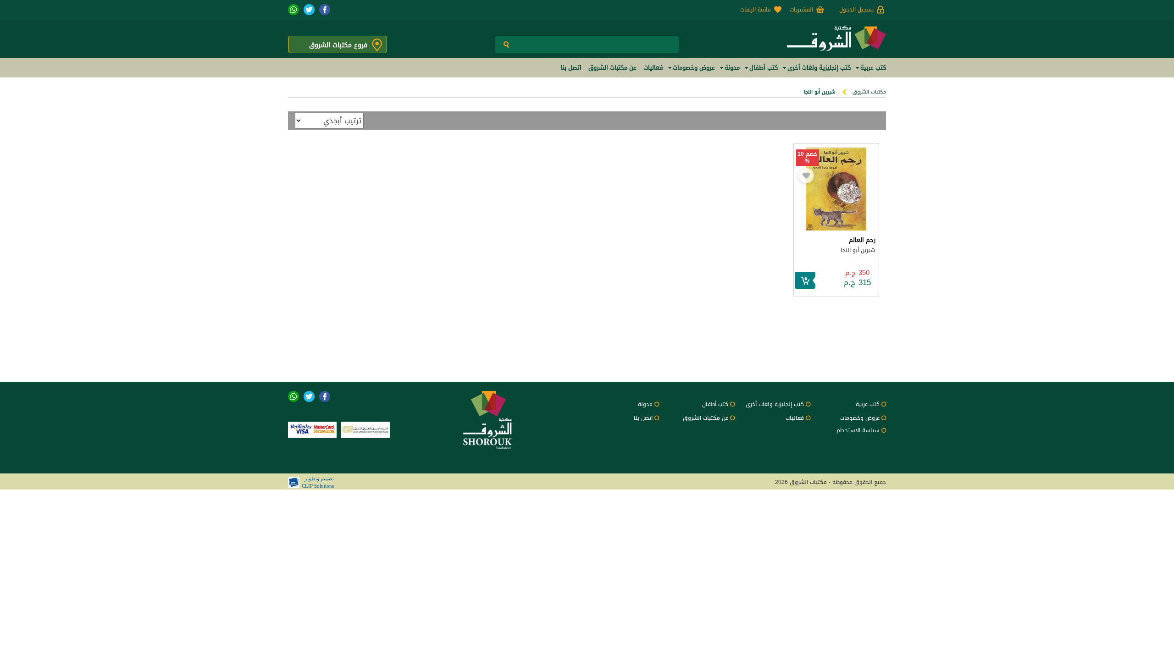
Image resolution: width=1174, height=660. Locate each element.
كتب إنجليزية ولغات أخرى (775, 404)
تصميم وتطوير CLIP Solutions (318, 482)
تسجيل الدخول (856, 10)
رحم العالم (862, 240)
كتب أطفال (715, 404)
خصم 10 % (807, 157)
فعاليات (795, 418)
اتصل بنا (643, 418)
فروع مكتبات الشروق (338, 45)
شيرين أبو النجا (858, 250)
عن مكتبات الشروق (705, 418)
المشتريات (801, 10)
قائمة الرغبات (755, 10)
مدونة (645, 404)
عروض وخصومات (860, 418)
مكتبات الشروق (869, 92)
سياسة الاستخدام (858, 430)
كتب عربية (868, 404)
